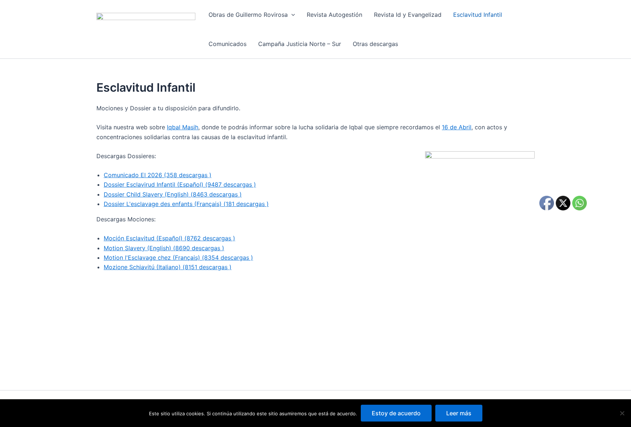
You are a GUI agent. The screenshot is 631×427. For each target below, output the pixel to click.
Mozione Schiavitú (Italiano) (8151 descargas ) (168, 267)
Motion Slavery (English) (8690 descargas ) (164, 248)
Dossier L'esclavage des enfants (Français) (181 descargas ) (186, 203)
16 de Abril (456, 127)
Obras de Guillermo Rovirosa (248, 14)
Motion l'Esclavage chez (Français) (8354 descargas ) (178, 257)
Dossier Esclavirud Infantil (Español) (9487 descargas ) (180, 184)
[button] (291, 14)
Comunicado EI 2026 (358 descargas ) (157, 175)
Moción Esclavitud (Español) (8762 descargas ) (169, 238)
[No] (622, 413)
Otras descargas (375, 43)
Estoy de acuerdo (396, 413)
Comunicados (227, 43)
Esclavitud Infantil (477, 14)
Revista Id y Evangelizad (407, 14)
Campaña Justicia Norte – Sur (299, 43)
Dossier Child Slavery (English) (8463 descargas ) (173, 194)
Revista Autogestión (334, 14)
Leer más (458, 413)
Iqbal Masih (182, 127)
